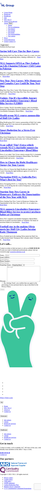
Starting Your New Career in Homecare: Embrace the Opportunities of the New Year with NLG (20, 194)
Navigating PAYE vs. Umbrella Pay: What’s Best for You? (18, 178)
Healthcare (4, 430)
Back (10, 23)
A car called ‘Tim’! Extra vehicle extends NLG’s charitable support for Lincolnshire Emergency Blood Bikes (19, 148)
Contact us (3, 454)
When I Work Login (6, 398)
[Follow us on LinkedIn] (5, 389)
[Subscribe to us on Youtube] (5, 394)
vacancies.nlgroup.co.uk (17, 252)
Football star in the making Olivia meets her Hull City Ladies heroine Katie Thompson (18, 229)
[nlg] (7, 8)
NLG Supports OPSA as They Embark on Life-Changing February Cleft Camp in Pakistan (20, 66)
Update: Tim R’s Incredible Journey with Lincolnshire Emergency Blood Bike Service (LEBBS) (18, 101)
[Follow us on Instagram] (5, 386)
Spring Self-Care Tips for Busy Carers (19, 51)
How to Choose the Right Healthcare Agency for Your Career (18, 163)
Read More (6, 76)
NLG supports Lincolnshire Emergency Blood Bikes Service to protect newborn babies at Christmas (20, 212)
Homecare (4, 416)
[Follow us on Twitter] (5, 392)
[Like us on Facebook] (4, 383)
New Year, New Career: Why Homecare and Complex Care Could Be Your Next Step (20, 83)
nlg (1, 402)
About (10, 25)
